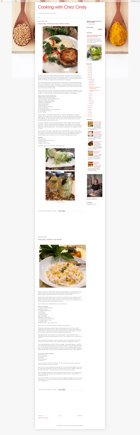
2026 (89, 65)
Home (38, 17)
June (90, 95)
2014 (89, 112)
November (91, 81)
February (91, 102)
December (91, 79)
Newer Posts (40, 415)
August (90, 86)
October (90, 82)
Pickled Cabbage (60, 201)
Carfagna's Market (91, 24)
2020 (89, 76)
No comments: (54, 210)
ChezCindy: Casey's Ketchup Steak (98, 142)
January (91, 103)
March (90, 100)
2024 (89, 69)
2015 (89, 111)
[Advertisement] (60, 224)
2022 (89, 72)
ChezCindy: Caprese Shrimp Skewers (97, 163)
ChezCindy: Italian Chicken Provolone (97, 122)
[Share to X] (61, 211)
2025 (89, 67)
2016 (89, 109)
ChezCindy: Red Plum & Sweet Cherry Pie (97, 152)
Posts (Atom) (45, 417)
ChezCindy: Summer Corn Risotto (50, 239)
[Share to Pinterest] (64, 211)
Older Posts (79, 415)
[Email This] (59, 211)
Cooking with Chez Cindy (62, 7)
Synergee (72, 425)
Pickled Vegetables (73, 93)
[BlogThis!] (60, 211)
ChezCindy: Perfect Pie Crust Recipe (98, 132)
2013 (89, 114)
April (90, 98)
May (90, 97)
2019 (89, 77)
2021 (89, 74)
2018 (89, 105)
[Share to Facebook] (63, 211)
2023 (89, 71)
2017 (89, 107)
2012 (89, 116)
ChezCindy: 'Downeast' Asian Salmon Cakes (53, 24)
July (90, 93)
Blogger (81, 425)
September (91, 84)
